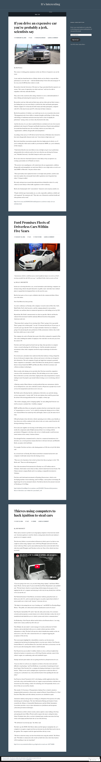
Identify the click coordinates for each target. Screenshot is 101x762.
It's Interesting (50, 4)
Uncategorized (40, 37)
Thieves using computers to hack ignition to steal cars (34, 513)
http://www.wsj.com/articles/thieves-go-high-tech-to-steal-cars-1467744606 (34, 744)
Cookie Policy (29, 759)
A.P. (31, 37)
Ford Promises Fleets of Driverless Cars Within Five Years (32, 226)
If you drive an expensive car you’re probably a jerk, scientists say (35, 27)
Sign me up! (75, 39)
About (50, 12)
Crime (34, 521)
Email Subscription (77, 22)
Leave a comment (53, 37)
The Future (38, 237)
